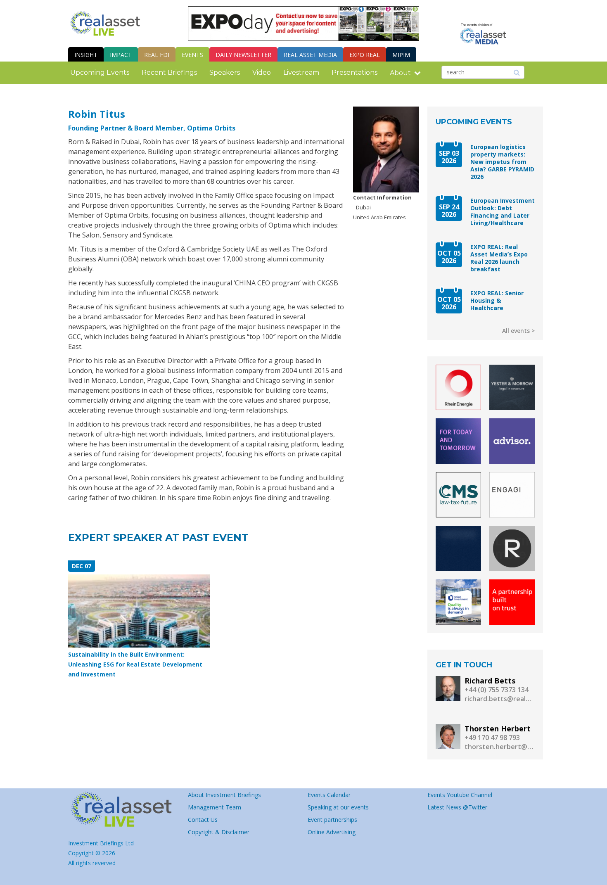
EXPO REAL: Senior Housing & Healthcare (497, 300)
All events (516, 331)
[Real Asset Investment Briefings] (105, 23)
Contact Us (203, 819)
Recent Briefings (169, 72)
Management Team (214, 807)
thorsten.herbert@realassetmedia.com (500, 746)
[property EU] (124, 809)
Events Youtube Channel (459, 795)
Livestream (301, 72)
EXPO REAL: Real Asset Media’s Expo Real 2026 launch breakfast (499, 258)
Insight (85, 55)
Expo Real (364, 55)
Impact (121, 55)
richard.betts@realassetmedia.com (500, 698)
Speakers (224, 72)
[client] (458, 387)
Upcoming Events (99, 72)
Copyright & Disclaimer (218, 832)
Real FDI (156, 55)
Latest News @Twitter (457, 807)
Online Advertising (332, 832)
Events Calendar (329, 795)
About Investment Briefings (224, 795)
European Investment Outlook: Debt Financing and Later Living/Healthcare (502, 212)
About (400, 73)
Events (192, 55)
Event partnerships (332, 819)
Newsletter (243, 55)
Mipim (401, 55)
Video (261, 72)
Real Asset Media (310, 55)
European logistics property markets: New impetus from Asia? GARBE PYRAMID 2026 (502, 161)
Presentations (354, 72)
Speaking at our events (338, 807)
